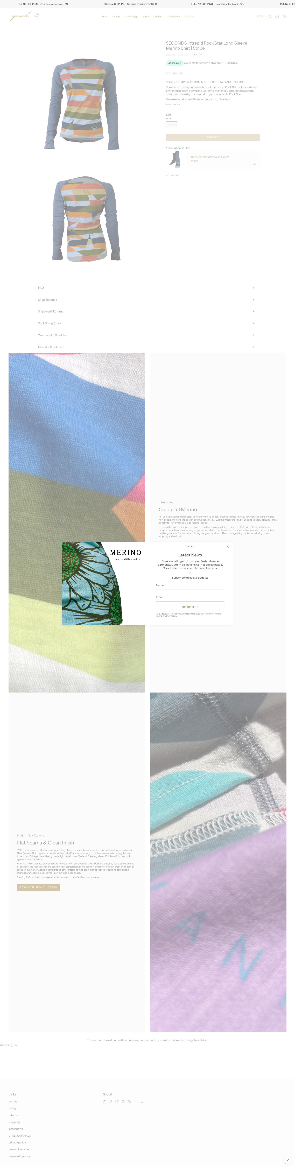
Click (166, 568)
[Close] (227, 546)
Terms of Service (164, 615)
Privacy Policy (211, 613)
